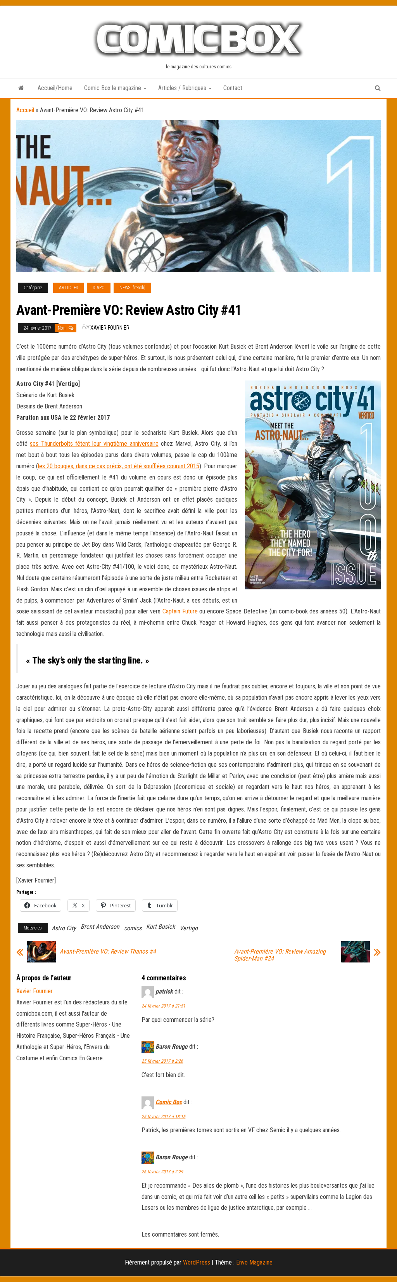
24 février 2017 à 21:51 (163, 1006)
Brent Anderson (100, 926)
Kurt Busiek (160, 926)
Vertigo (189, 928)
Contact (232, 88)
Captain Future (180, 611)
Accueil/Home (55, 88)
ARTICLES (68, 287)
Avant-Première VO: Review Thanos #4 (108, 951)
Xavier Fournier (109, 328)
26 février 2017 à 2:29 (162, 1171)
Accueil (25, 110)
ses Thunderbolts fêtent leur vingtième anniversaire (94, 443)
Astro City (64, 928)
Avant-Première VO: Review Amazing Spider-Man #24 (280, 955)
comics (133, 928)
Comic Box (168, 1102)
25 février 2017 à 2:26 (162, 1061)
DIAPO (99, 287)
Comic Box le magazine (113, 88)
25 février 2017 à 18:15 (163, 1116)
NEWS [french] (132, 287)
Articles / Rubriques (183, 88)
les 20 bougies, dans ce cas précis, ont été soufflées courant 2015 (118, 466)
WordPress (196, 1262)
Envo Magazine (254, 1262)
